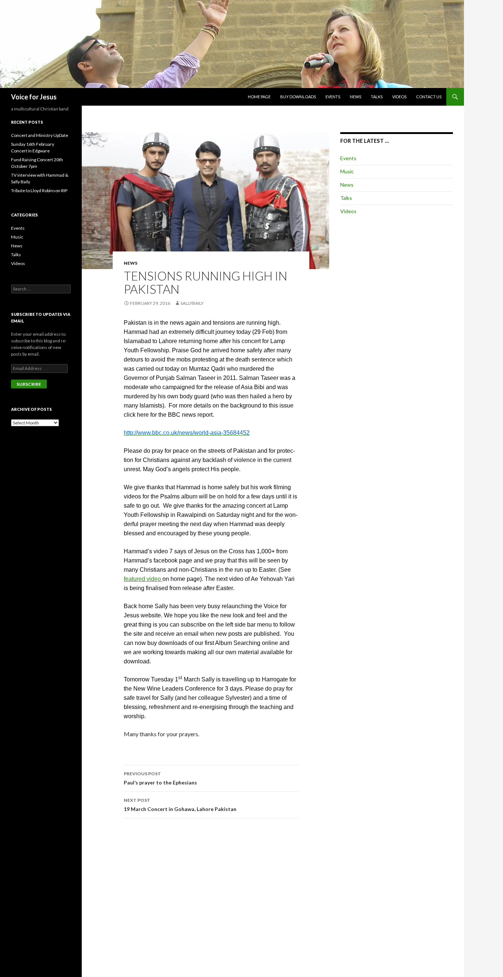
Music (347, 171)
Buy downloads (298, 96)
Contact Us (429, 96)
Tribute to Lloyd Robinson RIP (39, 190)
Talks (377, 96)
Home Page (259, 96)
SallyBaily (192, 303)
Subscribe (29, 384)
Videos (399, 96)
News (355, 96)
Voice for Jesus (34, 97)
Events (333, 96)
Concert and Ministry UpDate (39, 135)
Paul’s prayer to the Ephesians (160, 778)
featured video (143, 579)
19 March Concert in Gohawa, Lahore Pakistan (180, 804)
